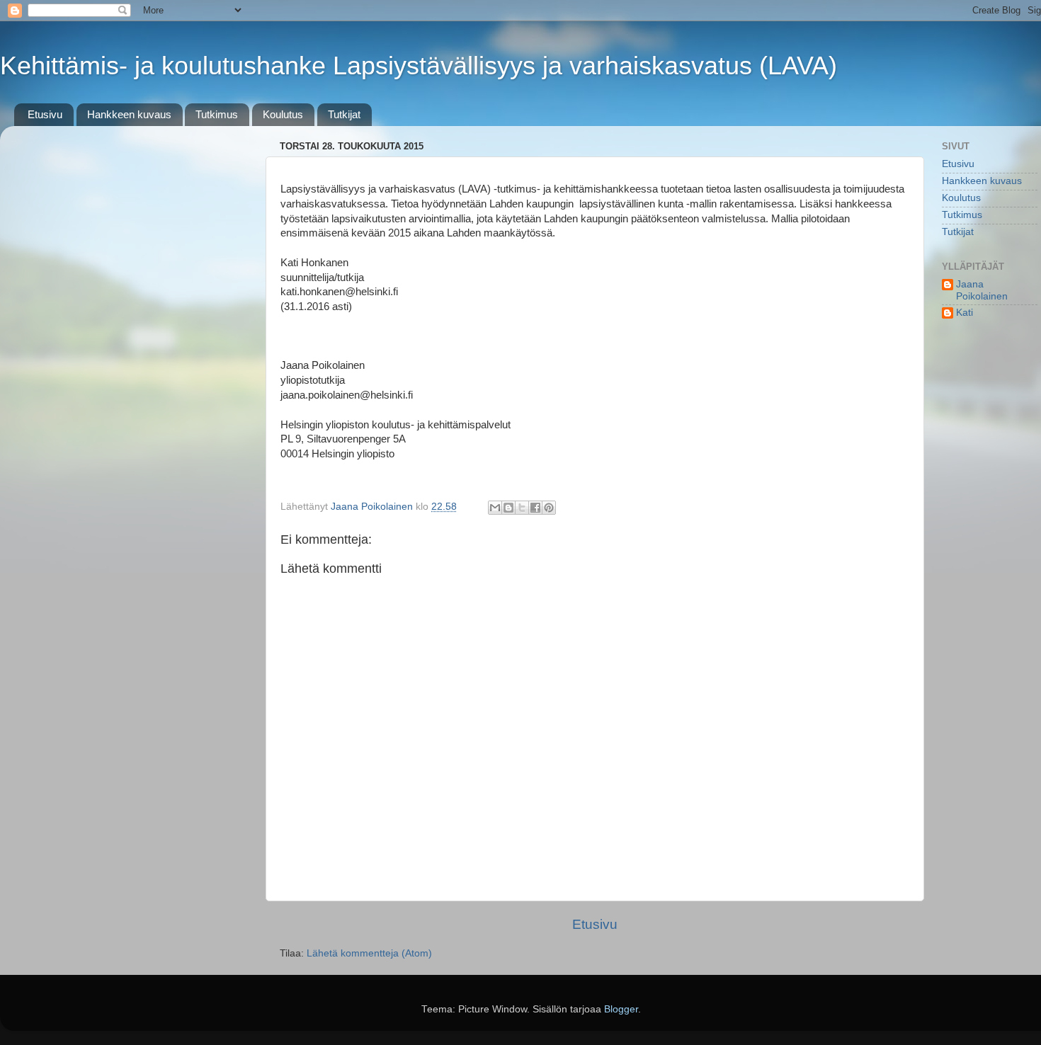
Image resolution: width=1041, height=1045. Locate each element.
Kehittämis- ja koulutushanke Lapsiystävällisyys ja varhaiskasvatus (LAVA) (418, 65)
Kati (964, 312)
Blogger (621, 1009)
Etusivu (45, 114)
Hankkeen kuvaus (129, 114)
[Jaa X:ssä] (522, 508)
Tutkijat (344, 114)
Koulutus (283, 114)
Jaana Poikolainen (982, 290)
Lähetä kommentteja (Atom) (369, 953)
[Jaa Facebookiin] (535, 508)
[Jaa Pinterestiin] (549, 508)
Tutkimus (216, 114)
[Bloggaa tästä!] (508, 508)
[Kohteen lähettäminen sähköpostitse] (495, 508)
